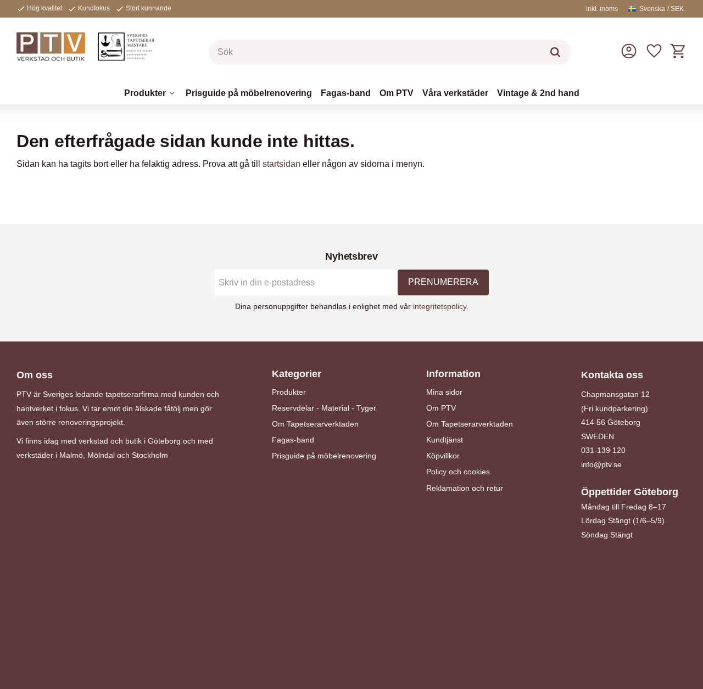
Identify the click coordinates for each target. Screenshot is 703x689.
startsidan (281, 164)
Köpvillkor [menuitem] (443, 455)
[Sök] (555, 52)
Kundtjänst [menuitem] (444, 439)
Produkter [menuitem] (145, 93)
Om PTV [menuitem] (397, 93)
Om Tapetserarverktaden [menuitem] (315, 423)
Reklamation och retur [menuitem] (464, 488)
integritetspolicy (439, 306)
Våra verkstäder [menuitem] (455, 93)
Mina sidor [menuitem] (444, 392)
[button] (654, 51)
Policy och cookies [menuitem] (458, 471)
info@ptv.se (601, 464)
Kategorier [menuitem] (296, 374)
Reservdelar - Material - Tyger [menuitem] (324, 408)
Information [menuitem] (453, 374)
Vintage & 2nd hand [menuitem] (538, 93)
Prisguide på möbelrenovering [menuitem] (249, 93)
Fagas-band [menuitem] (346, 93)
